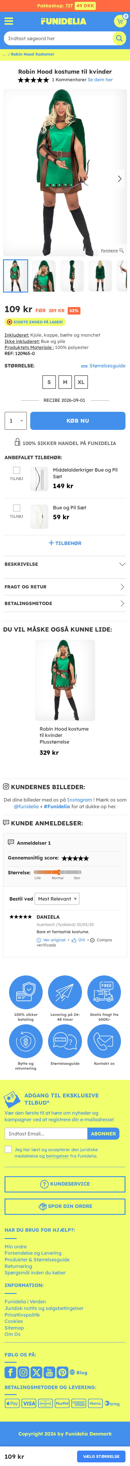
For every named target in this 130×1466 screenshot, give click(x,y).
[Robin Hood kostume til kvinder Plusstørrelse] (65, 680)
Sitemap (14, 1328)
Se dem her (100, 79)
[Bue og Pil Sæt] (39, 516)
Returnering (18, 1266)
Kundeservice (69, 1184)
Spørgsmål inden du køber (35, 1272)
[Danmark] (10, 1373)
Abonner (103, 1134)
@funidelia (26, 806)
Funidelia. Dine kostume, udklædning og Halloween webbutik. (63, 21)
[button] (120, 179)
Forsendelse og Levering (33, 1253)
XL (81, 382)
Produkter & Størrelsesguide (37, 1259)
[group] (15, 276)
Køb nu (78, 420)
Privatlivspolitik (22, 1315)
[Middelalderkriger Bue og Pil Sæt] (39, 479)
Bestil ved (21, 899)
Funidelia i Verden (25, 1301)
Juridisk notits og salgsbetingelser (44, 1308)
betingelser (57, 1156)
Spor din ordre (69, 1206)
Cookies (14, 1321)
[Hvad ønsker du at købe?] (9, 21)
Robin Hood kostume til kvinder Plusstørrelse (64, 735)
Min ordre (16, 1247)
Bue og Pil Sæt (69, 507)
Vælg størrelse (101, 1456)
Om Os (13, 1334)
